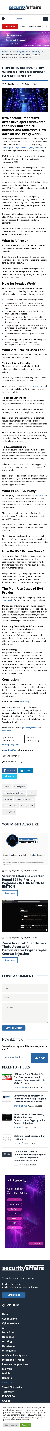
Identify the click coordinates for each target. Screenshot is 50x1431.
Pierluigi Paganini (12, 84)
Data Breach (9, 1332)
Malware (7, 1368)
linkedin (27, 771)
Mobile (6, 1373)
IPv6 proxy (7, 799)
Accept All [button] (26, 1425)
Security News (9, 812)
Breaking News (20, 51)
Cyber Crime (9, 1318)
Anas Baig (24, 701)
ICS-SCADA (8, 1396)
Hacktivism (8, 1346)
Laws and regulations (15, 1364)
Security (36, 51)
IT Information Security (24, 799)
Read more (10, 893)
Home (5, 51)
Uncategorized (20, 1087)
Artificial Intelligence (14, 1355)
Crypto (6, 1400)
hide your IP (38, 386)
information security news (14, 793)
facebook (11, 771)
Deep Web (8, 1336)
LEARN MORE (14, 1295)
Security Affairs (27, 805)
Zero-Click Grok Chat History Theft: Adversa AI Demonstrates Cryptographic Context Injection (24, 948)
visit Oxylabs (8, 600)
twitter (11, 776)
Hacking (7, 786)
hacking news (19, 786)
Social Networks (12, 1387)
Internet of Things (13, 1359)
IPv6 (31, 793)
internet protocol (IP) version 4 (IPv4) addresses (22, 147)
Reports (7, 1378)
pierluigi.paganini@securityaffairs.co (20, 1286)
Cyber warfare (10, 1323)
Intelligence (9, 1350)
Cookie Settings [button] (11, 1425)
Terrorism (8, 1391)
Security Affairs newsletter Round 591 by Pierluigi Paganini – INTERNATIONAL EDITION (23, 881)
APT (4, 1327)
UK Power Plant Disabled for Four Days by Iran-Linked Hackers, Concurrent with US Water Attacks (29, 1078)
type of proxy (37, 495)
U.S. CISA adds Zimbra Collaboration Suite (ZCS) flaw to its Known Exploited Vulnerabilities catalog (30, 1156)
